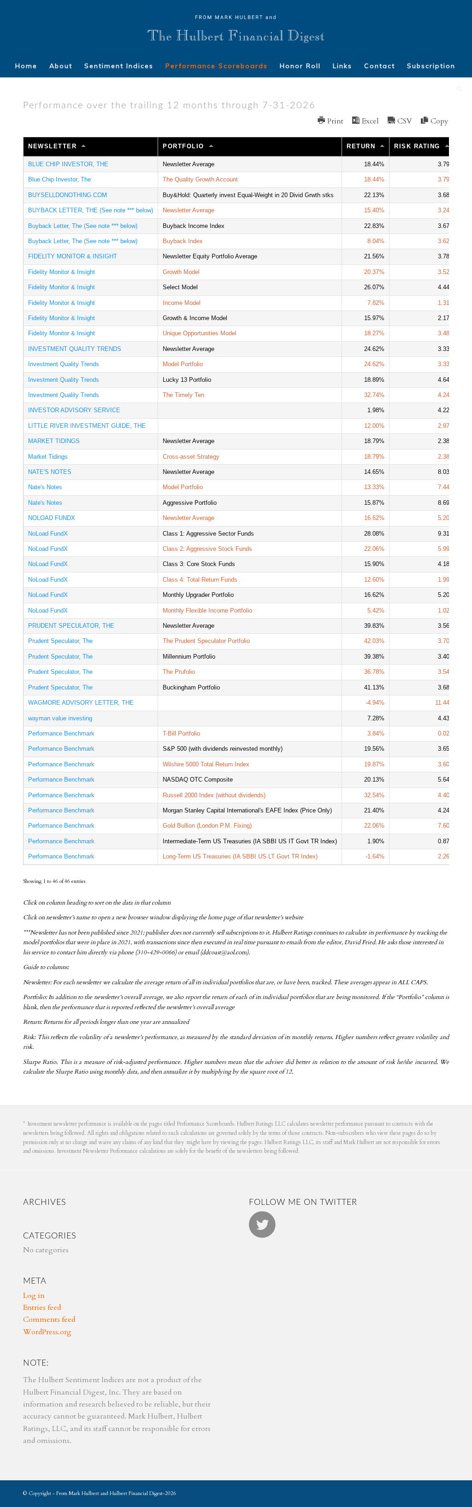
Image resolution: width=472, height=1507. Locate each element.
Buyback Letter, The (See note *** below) (82, 225)
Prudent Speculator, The (60, 640)
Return (361, 146)
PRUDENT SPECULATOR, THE (71, 625)
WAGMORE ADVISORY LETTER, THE (81, 702)
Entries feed (42, 1308)
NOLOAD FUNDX (51, 517)
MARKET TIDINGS (54, 441)
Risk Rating (417, 146)
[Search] (457, 88)
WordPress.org (47, 1332)
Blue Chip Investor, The (59, 179)
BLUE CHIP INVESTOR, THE (68, 164)
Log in (34, 1296)
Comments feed (49, 1319)
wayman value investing (60, 718)
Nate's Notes (45, 487)
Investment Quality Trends (63, 364)
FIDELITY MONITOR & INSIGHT (72, 256)
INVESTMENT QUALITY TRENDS (74, 348)
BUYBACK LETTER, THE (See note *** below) (90, 210)
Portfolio (183, 146)
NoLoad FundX (48, 533)
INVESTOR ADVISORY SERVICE (74, 410)
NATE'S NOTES (49, 471)
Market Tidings (48, 456)
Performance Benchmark (61, 733)
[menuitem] (26, 65)
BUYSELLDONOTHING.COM (67, 195)
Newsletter (52, 146)
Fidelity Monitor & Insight (61, 272)
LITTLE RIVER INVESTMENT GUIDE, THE (87, 425)
